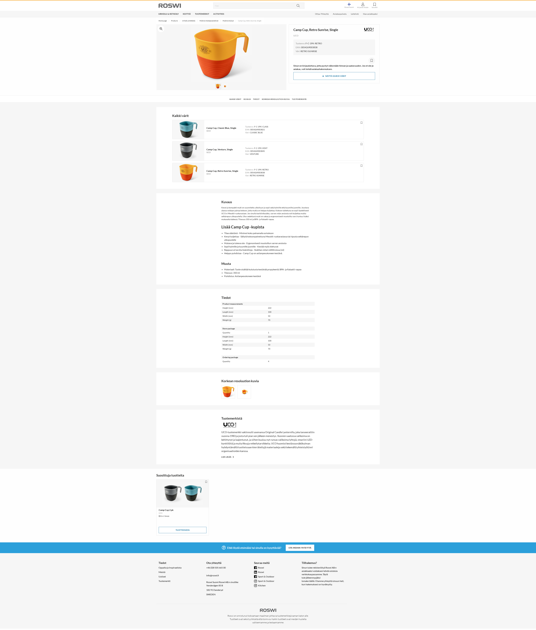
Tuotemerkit (202, 14)
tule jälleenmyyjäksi (311, 577)
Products (174, 21)
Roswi (261, 567)
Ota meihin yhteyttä (300, 548)
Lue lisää (226, 457)
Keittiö (187, 14)
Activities (218, 14)
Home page (163, 21)
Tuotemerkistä (299, 99)
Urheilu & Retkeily (168, 14)
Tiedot (256, 99)
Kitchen (262, 585)
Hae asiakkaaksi (370, 14)
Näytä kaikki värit (335, 76)
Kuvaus (247, 99)
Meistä (162, 572)
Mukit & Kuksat (228, 21)
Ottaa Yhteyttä (322, 14)
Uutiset (162, 576)
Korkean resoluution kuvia (276, 99)
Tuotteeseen (183, 530)
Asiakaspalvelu (340, 14)
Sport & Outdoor (266, 576)
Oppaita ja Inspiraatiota (170, 567)
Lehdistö (355, 14)
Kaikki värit (235, 99)
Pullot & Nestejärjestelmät (209, 21)
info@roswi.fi (212, 575)
